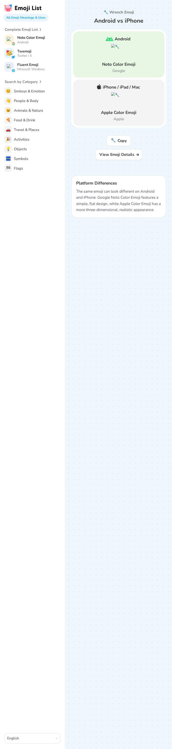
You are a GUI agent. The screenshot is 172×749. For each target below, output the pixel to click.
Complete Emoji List (21, 29)
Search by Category (21, 81)
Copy (119, 140)
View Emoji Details (116, 154)
